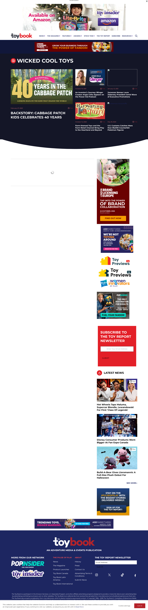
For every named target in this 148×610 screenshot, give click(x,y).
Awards (77, 36)
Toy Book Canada (60, 573)
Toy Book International (63, 584)
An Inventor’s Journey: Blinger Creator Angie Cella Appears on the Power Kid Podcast (89, 94)
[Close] (147, 1)
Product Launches (61, 569)
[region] (74, 605)
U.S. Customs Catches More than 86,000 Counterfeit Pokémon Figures (120, 128)
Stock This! (88, 36)
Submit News (81, 580)
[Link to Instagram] (96, 574)
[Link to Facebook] (135, 575)
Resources (126, 36)
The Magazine (53, 36)
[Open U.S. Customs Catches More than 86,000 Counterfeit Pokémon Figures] (122, 110)
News (41, 36)
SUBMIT (105, 358)
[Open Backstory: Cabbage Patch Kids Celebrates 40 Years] (42, 86)
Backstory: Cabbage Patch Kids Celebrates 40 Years (38, 115)
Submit (100, 567)
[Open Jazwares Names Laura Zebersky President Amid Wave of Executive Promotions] (122, 77)
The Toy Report (103, 36)
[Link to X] (109, 575)
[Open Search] (136, 35)
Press (77, 566)
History (78, 562)
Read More (79, 607)
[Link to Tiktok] (122, 574)
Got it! (139, 606)
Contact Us (80, 569)
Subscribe (116, 36)
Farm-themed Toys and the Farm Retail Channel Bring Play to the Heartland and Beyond (89, 128)
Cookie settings (124, 606)
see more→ (132, 483)
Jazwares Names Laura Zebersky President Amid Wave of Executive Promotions (122, 94)
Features (66, 36)
